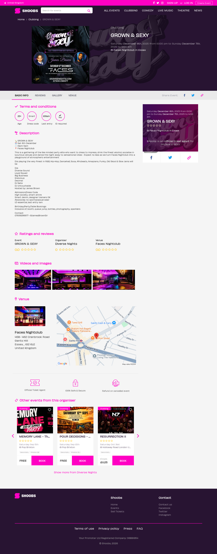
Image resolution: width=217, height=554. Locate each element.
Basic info (21, 95)
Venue (72, 95)
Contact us (165, 504)
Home (21, 19)
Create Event (204, 3)
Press (128, 528)
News (198, 10)
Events (115, 508)
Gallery (57, 95)
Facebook (164, 508)
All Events (112, 10)
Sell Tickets (117, 511)
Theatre (184, 10)
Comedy (148, 10)
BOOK (42, 460)
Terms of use (84, 528)
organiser (67, 400)
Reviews (40, 95)
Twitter (163, 511)
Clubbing (131, 10)
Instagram (165, 514)
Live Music (165, 10)
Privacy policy (108, 528)
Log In (188, 2)
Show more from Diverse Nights (75, 472)
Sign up (172, 2)
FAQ (140, 528)
